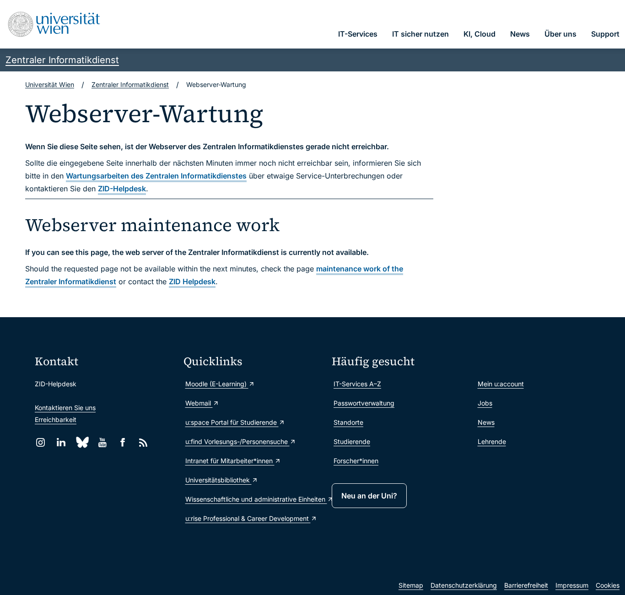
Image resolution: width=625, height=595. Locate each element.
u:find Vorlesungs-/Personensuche (237, 441)
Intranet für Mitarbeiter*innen (230, 461)
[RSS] (143, 442)
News (486, 422)
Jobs (485, 403)
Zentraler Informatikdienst (62, 59)
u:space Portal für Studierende (232, 422)
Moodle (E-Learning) (216, 384)
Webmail (199, 403)
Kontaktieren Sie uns (65, 407)
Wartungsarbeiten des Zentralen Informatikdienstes (156, 175)
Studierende (352, 441)
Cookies (608, 585)
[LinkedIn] (61, 442)
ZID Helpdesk (192, 281)
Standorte (348, 422)
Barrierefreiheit (526, 585)
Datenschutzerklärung (464, 585)
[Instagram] (40, 442)
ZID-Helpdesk (122, 188)
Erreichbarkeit (55, 419)
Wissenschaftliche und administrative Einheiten (254, 499)
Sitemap (411, 585)
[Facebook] (122, 442)
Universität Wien (49, 84)
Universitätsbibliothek (218, 480)
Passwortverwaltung (364, 403)
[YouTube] (102, 442)
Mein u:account (501, 384)
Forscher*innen (356, 461)
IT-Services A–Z (357, 384)
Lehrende (492, 441)
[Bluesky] (81, 442)
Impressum (571, 585)
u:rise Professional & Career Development (248, 518)
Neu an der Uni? (369, 495)
